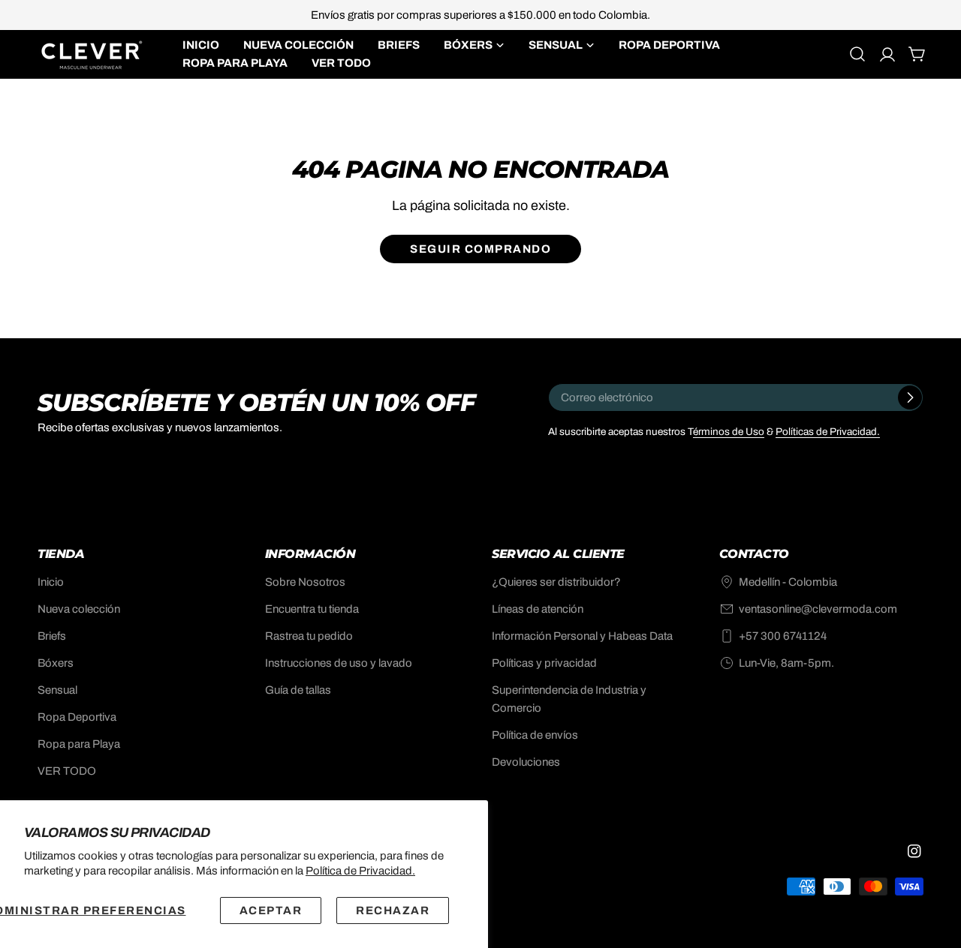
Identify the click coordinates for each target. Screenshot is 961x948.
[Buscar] (857, 54)
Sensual (57, 690)
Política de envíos (535, 735)
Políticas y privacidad (544, 663)
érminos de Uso (728, 431)
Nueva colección (79, 609)
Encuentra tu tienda (312, 609)
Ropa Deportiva (77, 717)
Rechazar (392, 910)
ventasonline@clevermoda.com (818, 609)
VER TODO (67, 771)
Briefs (52, 636)
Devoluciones (526, 762)
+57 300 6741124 (783, 636)
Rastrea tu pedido (309, 636)
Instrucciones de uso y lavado (338, 663)
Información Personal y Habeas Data (582, 636)
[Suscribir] (910, 398)
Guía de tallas (298, 690)
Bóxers (56, 663)
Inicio (51, 582)
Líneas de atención (537, 609)
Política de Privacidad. (360, 871)
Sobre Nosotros (305, 582)
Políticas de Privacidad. (828, 431)
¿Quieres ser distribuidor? (556, 582)
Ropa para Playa (79, 744)
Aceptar (271, 910)
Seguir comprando (480, 249)
